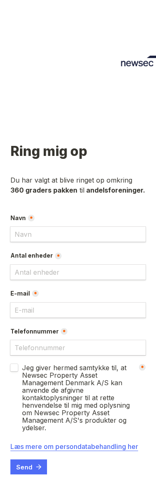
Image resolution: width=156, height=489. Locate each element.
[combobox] (78, 347)
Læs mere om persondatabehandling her (74, 446)
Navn (18, 217)
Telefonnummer (34, 331)
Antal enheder (31, 255)
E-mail (20, 293)
